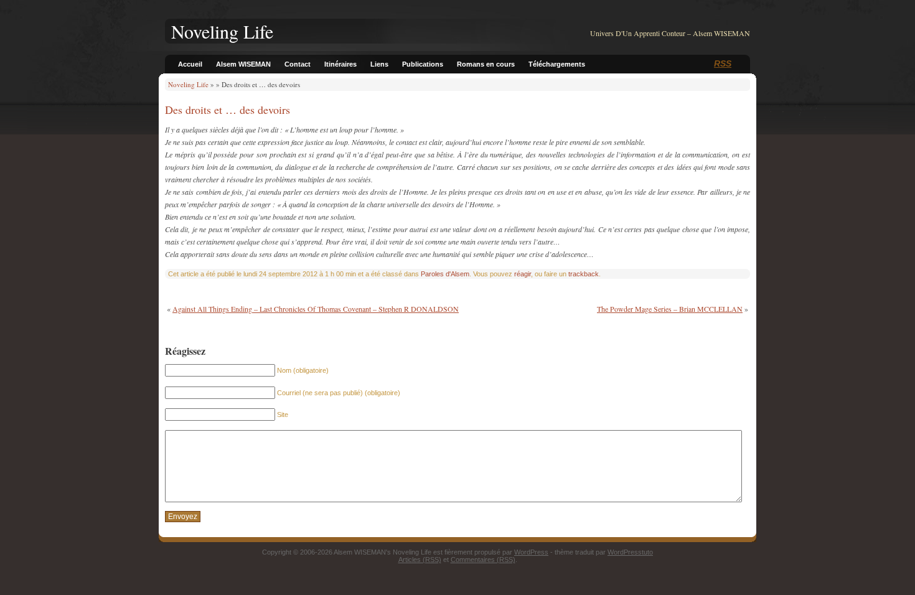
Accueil (190, 64)
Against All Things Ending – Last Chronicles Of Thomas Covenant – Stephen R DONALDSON (315, 309)
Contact (297, 64)
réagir (522, 274)
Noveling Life (188, 84)
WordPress (531, 552)
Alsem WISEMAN (243, 64)
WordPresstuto (630, 552)
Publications (422, 64)
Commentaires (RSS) (483, 559)
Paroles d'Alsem (445, 274)
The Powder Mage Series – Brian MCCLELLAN (670, 309)
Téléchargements (556, 64)
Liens (379, 64)
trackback (583, 274)
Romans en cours (486, 64)
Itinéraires (340, 64)
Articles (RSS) (419, 559)
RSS (722, 63)
